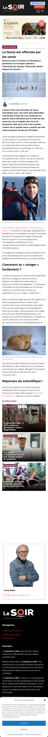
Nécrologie (37, 3)
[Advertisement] (24, 516)
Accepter (24, 723)
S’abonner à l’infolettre (12, 631)
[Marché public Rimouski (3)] (24, 29)
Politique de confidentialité (15, 734)
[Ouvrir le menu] (38, 11)
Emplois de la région (11, 635)
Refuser (24, 729)
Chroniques (6, 43)
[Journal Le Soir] (14, 7)
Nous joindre (8, 638)
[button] (45, 700)
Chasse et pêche (16, 43)
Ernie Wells (15, 104)
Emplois (39, 7)
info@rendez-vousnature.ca (17, 595)
